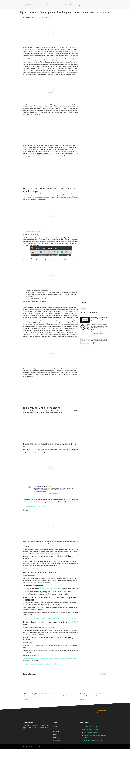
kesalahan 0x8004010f (33, 231)
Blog (92, 335)
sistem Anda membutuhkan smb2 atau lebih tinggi (43, 664)
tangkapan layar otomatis (91, 729)
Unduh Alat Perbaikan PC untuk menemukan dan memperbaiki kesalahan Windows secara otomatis (49, 658)
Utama (37, 5)
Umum (58, 5)
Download (68, 5)
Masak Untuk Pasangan (96, 322)
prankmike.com (47, 747)
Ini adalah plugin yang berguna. (48, 588)
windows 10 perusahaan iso (91, 732)
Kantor (54, 734)
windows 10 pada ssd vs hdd (35, 507)
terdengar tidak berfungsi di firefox (93, 740)
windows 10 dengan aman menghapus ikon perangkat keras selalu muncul (51, 618)
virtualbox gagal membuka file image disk (40, 569)
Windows (48, 5)
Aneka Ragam (56, 740)
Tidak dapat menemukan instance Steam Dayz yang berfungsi (99, 319)
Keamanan (55, 737)
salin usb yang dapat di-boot (92, 726)
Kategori (79, 5)
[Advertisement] (50, 130)
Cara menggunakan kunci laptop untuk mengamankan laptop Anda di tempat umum (99, 326)
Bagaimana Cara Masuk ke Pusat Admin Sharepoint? (99, 332)
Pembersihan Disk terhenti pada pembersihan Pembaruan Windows (99, 340)
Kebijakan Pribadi (56, 747)
